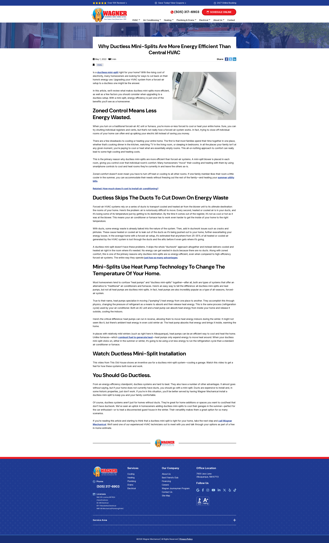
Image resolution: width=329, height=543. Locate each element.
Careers (165, 484)
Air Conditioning (151, 20)
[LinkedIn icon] (219, 490)
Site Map (166, 495)
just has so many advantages (160, 257)
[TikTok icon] (235, 490)
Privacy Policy (186, 539)
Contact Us (167, 492)
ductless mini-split (107, 72)
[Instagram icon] (207, 490)
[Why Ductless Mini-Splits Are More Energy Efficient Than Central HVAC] (204, 95)
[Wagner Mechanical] (109, 14)
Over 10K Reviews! (116, 3)
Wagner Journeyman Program (176, 488)
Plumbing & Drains (185, 20)
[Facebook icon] (203, 490)
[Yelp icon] (230, 490)
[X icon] (224, 490)
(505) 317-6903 (186, 12)
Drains (130, 484)
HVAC (135, 20)
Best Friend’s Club (170, 477)
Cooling (130, 474)
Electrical (203, 20)
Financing (166, 481)
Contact (231, 20)
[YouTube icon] (213, 490)
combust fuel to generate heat (135, 337)
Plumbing (131, 481)
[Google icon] (197, 490)
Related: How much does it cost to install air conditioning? (125, 188)
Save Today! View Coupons (171, 3)
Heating (167, 20)
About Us (217, 20)
